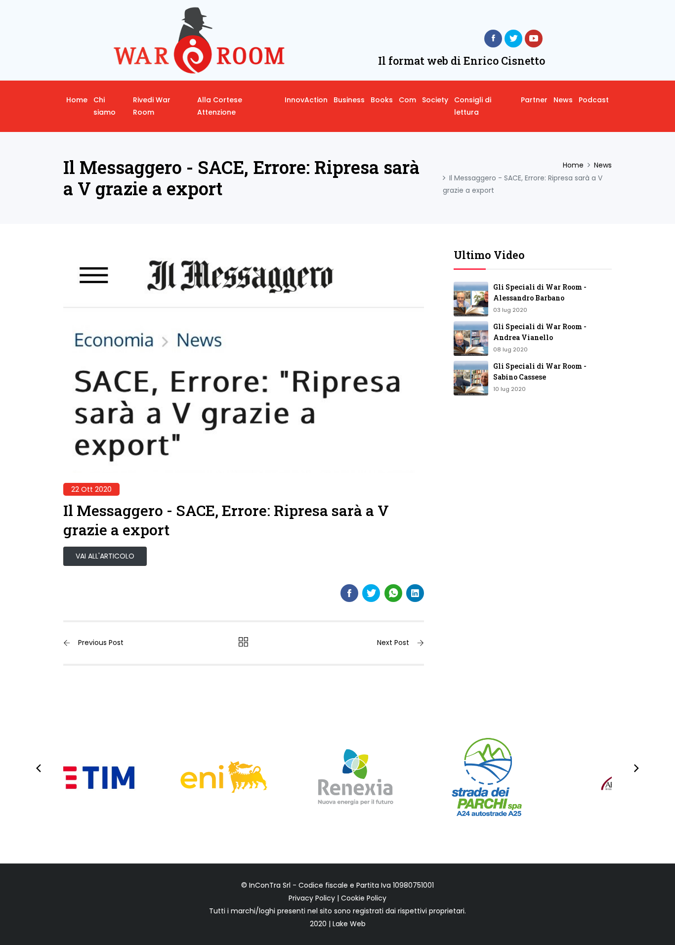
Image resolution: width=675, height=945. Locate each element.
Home (76, 100)
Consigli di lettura (472, 106)
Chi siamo (104, 106)
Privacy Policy (312, 898)
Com (407, 100)
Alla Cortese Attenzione (219, 106)
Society (435, 100)
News (563, 100)
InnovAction (306, 100)
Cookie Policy (363, 898)
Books (382, 100)
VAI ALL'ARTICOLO (105, 556)
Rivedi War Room (151, 106)
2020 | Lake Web (338, 924)
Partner (534, 100)
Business (349, 100)
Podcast (594, 100)
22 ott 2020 (91, 489)
